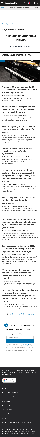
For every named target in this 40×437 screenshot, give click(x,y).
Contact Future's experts (10, 392)
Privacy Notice (27, 345)
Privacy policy (6, 401)
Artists (3, 61)
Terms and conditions (9, 397)
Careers (4, 418)
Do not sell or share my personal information (17, 422)
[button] (2, 3)
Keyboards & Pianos (11, 24)
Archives (31, 314)
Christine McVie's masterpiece (19, 8)
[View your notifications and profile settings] (25, 3)
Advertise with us (8, 410)
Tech (1, 24)
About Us (5, 388)
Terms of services (25, 344)
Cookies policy (6, 405)
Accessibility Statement (9, 414)
